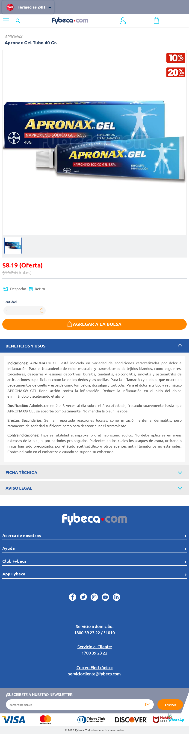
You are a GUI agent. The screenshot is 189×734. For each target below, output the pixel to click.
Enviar (170, 704)
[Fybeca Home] (70, 20)
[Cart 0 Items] (156, 19)
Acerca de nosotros (21, 535)
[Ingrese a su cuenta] (123, 20)
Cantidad (10, 302)
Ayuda (8, 548)
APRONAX (13, 36)
